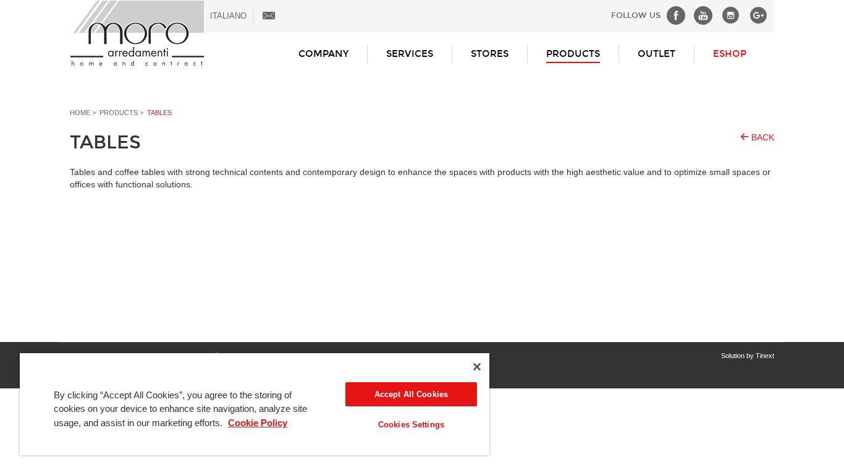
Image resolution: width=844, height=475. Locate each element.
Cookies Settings (411, 424)
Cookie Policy (257, 422)
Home (80, 112)
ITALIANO (228, 15)
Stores (490, 53)
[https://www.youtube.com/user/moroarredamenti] (700, 15)
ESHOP (729, 53)
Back (762, 137)
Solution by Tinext (747, 355)
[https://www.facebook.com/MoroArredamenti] (672, 15)
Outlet (656, 53)
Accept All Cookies (411, 394)
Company (323, 53)
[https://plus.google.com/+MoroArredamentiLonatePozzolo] (755, 15)
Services (409, 53)
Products (573, 53)
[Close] (477, 366)
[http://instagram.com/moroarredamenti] (727, 15)
